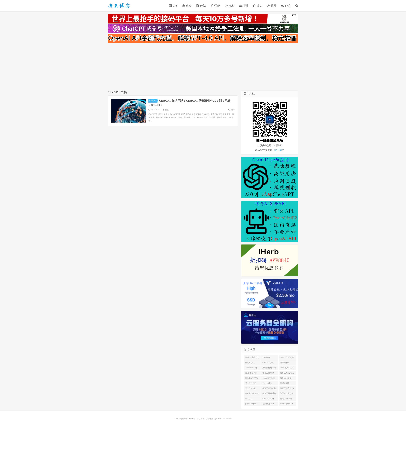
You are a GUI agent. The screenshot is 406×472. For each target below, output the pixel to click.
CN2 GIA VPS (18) (250, 389)
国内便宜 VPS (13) (268, 404)
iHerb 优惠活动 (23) (268, 378)
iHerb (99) (266, 357)
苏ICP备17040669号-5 (223, 419)
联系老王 (209, 419)
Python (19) (267, 383)
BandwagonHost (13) (286, 404)
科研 (245, 5)
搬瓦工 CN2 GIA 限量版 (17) (252, 394)
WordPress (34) (251, 368)
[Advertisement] (203, 67)
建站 (202, 5)
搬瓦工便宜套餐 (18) (269, 389)
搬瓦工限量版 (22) (285, 378)
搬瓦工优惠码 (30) (268, 373)
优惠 (188, 5)
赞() (232, 110)
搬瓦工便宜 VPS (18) (287, 389)
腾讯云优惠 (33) (269, 368)
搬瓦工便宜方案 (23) (251, 378)
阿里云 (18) (284, 383)
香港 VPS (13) (286, 399)
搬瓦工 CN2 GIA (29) (287, 373)
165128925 (279, 150)
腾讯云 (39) (284, 363)
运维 (216, 5)
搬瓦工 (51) (249, 363)
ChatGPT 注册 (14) (268, 399)
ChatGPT (153, 101)
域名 (259, 5)
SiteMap (192, 419)
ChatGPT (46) (267, 363)
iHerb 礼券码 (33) (287, 368)
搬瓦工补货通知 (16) (269, 394)
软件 (273, 5)
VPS (175, 5)
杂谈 (287, 5)
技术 (231, 5)
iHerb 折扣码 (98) (287, 357)
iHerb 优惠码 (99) (252, 357)
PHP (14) (248, 399)
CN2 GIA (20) (250, 383)
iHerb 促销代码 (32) (251, 373)
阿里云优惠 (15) (286, 393)
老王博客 (119, 5)
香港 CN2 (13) (250, 404)
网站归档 (200, 419)
